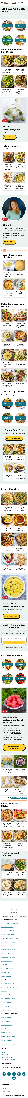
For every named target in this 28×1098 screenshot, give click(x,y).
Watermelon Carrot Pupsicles (14, 747)
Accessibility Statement (8, 1059)
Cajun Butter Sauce (6, 961)
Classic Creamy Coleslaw (8, 1036)
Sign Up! (4, 1067)
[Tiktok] (24, 1074)
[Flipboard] (14, 1078)
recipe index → (17, 647)
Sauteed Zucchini (6, 1021)
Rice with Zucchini (6, 1010)
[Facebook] (4, 1074)
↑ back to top (14, 909)
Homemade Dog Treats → (19, 797)
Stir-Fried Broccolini (6, 1040)
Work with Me (5, 1091)
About (3, 1052)
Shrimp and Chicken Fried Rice (9, 987)
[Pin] (5, 120)
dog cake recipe (16, 732)
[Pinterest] (14, 1074)
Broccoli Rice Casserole (7, 983)
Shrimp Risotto (5, 1006)
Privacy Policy (5, 1054)
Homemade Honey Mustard (8, 957)
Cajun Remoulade (6, 953)
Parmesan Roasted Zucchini (8, 942)
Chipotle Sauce (5, 972)
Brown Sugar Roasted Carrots (9, 938)
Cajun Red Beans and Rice (8, 998)
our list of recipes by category (16, 631)
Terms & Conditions (7, 1057)
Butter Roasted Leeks (7, 927)
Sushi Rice (4, 991)
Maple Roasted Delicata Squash (10, 930)
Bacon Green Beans (6, 1025)
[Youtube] (9, 1074)
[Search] (14, 642)
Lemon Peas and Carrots (8, 1044)
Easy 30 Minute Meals (13, 438)
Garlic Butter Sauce (6, 964)
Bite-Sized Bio (8, 242)
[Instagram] (19, 1074)
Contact (3, 1088)
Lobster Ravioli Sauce (7, 968)
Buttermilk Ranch (6, 976)
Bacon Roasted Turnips (7, 934)
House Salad (4, 1029)
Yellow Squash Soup (10, 616)
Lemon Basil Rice (6, 1002)
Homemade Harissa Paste (8, 949)
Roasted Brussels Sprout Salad (9, 923)
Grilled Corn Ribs (6, 1017)
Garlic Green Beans (6, 1032)
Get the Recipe (8, 137)
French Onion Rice (6, 995)
